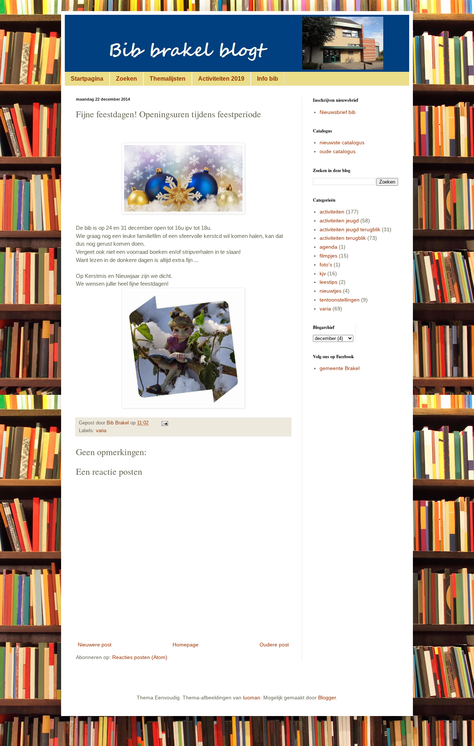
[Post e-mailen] (164, 423)
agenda (328, 247)
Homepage (185, 645)
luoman (251, 697)
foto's (326, 265)
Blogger (327, 697)
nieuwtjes (330, 291)
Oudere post (274, 645)
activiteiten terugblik (343, 238)
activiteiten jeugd (339, 221)
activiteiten (332, 212)
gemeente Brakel (340, 368)
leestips (328, 282)
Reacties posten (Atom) (139, 657)
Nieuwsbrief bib (338, 112)
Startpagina (87, 78)
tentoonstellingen (340, 300)
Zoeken (126, 78)
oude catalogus (338, 151)
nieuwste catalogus (342, 142)
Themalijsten (168, 78)
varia (101, 430)
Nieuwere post (94, 645)
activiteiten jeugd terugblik (350, 229)
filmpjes (328, 256)
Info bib (267, 78)
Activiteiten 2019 (221, 78)
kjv (323, 273)
